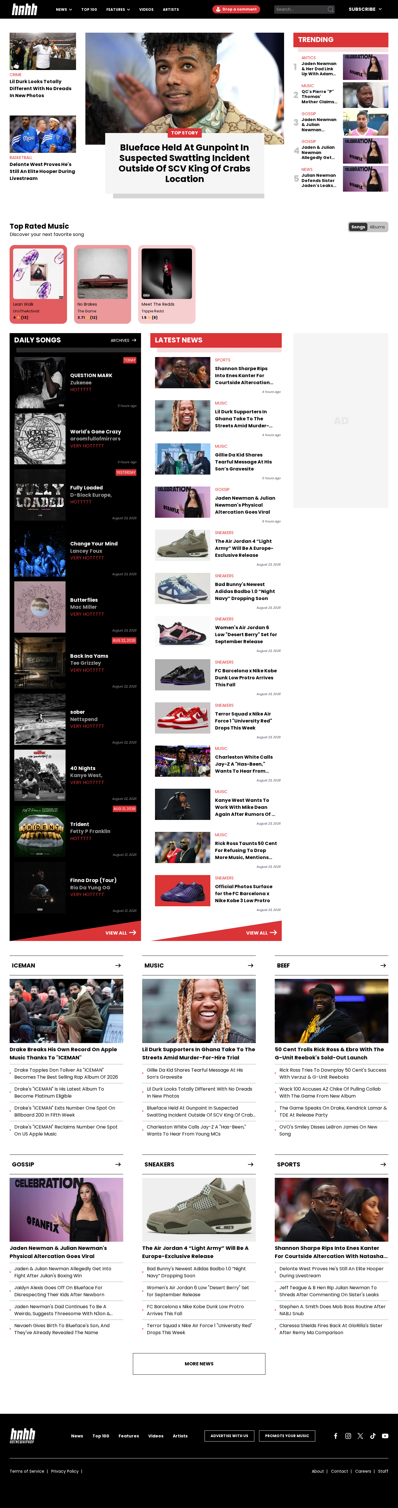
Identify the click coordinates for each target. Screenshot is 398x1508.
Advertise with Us (229, 1435)
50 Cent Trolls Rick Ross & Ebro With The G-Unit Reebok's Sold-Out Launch (329, 1053)
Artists (171, 9)
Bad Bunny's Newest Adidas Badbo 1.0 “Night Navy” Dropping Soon (245, 591)
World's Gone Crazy (95, 431)
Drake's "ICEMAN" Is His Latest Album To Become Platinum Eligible (59, 1092)
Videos (146, 9)
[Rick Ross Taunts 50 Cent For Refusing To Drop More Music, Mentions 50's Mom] (182, 847)
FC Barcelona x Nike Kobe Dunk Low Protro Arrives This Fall (246, 677)
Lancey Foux (86, 550)
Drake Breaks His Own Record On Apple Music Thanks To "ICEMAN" (63, 1053)
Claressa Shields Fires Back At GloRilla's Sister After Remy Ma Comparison (331, 1329)
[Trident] (40, 831)
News (62, 9)
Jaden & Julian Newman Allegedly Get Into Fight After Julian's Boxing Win (319, 152)
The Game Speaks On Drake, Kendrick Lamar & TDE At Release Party (333, 1111)
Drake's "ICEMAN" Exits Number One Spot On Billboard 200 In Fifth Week (64, 1111)
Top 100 (89, 9)
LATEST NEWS (178, 340)
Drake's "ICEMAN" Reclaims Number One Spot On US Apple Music (66, 1130)
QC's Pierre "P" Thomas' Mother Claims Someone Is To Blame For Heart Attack (320, 97)
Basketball (21, 157)
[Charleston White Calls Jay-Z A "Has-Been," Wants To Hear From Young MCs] (182, 761)
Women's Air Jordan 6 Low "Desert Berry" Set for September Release (246, 634)
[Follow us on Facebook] (335, 1436)
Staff (383, 1471)
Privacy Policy (65, 1471)
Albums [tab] (377, 227)
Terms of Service (27, 1471)
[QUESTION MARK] (40, 382)
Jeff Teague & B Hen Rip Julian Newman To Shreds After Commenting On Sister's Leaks (329, 1291)
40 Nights (83, 768)
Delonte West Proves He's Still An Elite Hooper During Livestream (42, 171)
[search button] (331, 9)
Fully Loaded (86, 487)
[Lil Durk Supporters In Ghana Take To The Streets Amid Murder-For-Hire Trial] (182, 415)
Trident (79, 824)
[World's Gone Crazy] (40, 438)
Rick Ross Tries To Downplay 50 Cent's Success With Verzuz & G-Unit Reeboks (332, 1073)
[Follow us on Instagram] (348, 1436)
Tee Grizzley (85, 662)
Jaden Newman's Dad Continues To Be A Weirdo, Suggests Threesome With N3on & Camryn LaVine (62, 1310)
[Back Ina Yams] (40, 663)
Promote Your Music (287, 1435)
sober (77, 711)
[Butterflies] (40, 607)
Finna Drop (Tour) (93, 880)
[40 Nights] (40, 775)
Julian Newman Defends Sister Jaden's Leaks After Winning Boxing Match (319, 180)
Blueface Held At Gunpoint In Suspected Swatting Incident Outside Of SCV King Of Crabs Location (201, 1112)
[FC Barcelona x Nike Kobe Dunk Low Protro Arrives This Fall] (182, 674)
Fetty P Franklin (90, 831)
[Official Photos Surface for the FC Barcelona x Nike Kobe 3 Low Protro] (182, 890)
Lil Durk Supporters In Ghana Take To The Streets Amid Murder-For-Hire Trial (242, 418)
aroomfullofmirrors (95, 438)
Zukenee (80, 382)
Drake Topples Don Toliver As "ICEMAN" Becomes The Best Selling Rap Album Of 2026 (66, 1073)
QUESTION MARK (91, 375)
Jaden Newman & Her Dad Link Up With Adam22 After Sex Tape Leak (320, 69)
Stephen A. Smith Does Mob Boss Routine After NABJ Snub (332, 1310)
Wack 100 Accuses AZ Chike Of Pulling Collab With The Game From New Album (330, 1092)
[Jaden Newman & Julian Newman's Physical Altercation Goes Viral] (182, 502)
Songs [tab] (358, 227)
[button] (22, 1436)
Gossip (309, 114)
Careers (363, 1471)
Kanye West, (86, 775)
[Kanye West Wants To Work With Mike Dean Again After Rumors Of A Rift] (182, 804)
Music (308, 86)
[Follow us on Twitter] (360, 1436)
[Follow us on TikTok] (373, 1436)
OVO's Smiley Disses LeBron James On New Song (328, 1130)
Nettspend (84, 719)
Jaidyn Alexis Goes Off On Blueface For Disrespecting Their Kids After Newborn (59, 1291)
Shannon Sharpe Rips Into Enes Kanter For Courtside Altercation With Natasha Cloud (242, 375)
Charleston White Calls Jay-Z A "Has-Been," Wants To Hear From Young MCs (244, 764)
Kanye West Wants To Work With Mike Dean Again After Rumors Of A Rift (245, 807)
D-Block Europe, (91, 494)
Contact (339, 1471)
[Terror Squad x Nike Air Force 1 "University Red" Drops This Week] (182, 718)
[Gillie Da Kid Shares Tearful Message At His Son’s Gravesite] (182, 459)
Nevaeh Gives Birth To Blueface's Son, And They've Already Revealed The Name (62, 1329)
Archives (120, 340)
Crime (16, 75)
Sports (222, 360)
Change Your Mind (94, 543)
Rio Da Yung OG (90, 887)
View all (116, 933)
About (318, 1471)
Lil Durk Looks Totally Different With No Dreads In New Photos (40, 88)
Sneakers (224, 533)
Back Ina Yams (89, 655)
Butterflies (84, 599)
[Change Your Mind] (40, 551)
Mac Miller (83, 606)
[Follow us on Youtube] (385, 1436)
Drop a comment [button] (239, 9)
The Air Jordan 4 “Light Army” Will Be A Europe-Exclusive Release (244, 548)
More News (199, 1363)
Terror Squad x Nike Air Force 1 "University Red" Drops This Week (243, 721)
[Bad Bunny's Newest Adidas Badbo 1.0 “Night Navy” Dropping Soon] (182, 588)
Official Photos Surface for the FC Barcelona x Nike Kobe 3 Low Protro (243, 893)
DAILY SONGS (37, 340)
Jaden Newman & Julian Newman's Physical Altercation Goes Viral (245, 505)
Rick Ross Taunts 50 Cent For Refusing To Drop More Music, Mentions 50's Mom (246, 850)
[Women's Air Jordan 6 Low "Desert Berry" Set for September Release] (182, 631)
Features (116, 9)
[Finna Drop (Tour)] (40, 887)
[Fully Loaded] (40, 495)
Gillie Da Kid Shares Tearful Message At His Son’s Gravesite (243, 462)
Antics (309, 58)
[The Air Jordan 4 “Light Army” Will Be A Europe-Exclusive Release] (182, 545)
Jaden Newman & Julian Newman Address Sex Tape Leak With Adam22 (319, 125)
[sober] (40, 719)
